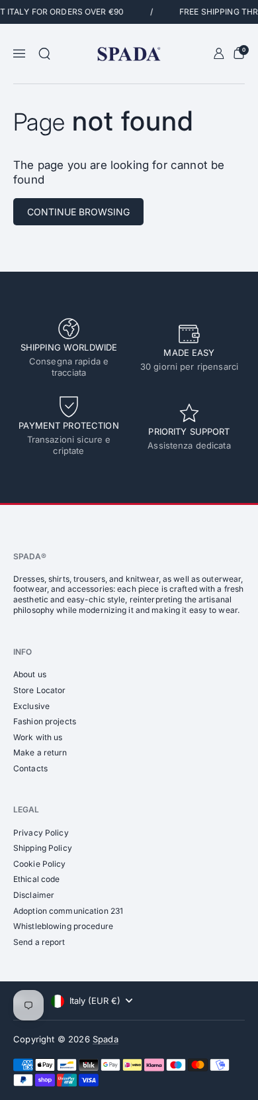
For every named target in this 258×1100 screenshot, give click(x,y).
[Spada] (128, 54)
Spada (105, 1039)
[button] (44, 54)
